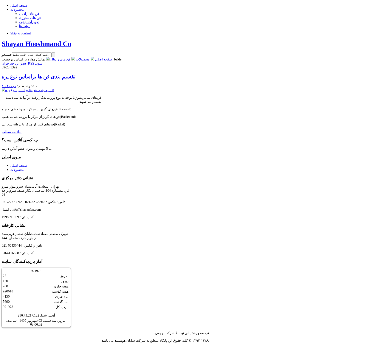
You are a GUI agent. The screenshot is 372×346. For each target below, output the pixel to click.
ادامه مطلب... (12, 132)
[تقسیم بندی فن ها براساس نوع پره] (28, 90)
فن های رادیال (60, 59)
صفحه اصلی (103, 59)
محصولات (83, 59)
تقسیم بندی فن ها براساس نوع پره (39, 76)
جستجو (7, 54)
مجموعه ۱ (9, 86)
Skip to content (20, 33)
